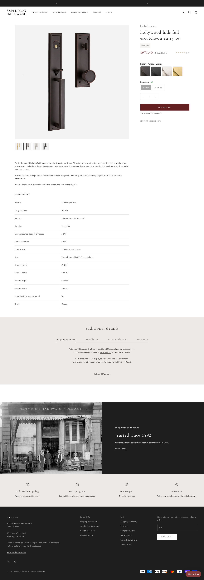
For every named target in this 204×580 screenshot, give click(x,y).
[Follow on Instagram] (8, 562)
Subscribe (167, 537)
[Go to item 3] (36, 146)
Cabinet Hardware (39, 12)
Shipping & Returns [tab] (66, 339)
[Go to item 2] (27, 146)
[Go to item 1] (18, 146)
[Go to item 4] (45, 146)
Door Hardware (59, 12)
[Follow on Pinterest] (15, 562)
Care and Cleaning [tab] (117, 339)
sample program (119, 3)
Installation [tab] (92, 339)
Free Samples (127, 491)
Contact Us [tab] (142, 339)
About (109, 12)
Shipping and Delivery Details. (119, 362)
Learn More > (120, 448)
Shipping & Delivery (128, 521)
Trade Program (77, 491)
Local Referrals (86, 535)
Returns (123, 526)
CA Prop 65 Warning (102, 374)
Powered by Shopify (37, 572)
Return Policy (105, 352)
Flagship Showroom (88, 521)
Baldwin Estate (148, 26)
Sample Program (127, 530)
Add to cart (165, 107)
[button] (193, 574)
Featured (97, 12)
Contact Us (176, 491)
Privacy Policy (126, 544)
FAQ (122, 517)
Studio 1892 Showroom (90, 526)
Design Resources (87, 530)
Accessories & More (79, 12)
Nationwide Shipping (27, 491)
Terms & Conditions (128, 540)
